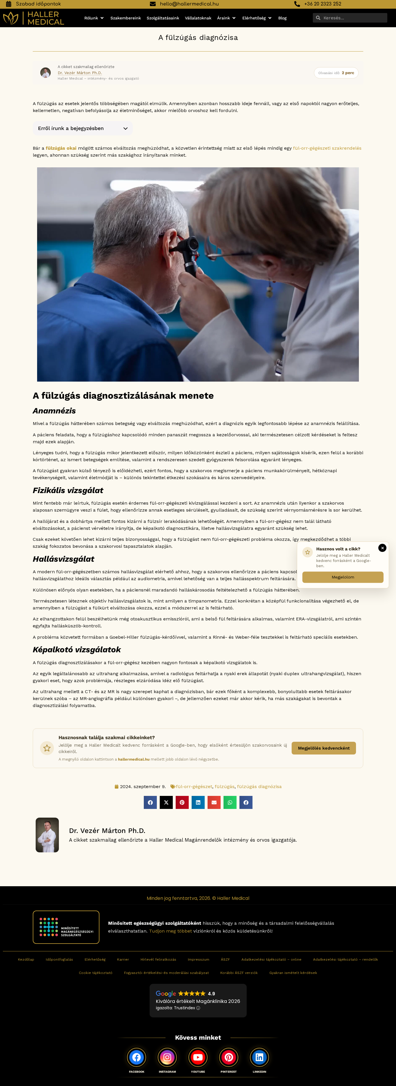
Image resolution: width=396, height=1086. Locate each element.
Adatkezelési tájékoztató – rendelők (345, 959)
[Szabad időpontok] (9, 4)
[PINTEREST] (228, 1057)
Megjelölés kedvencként (324, 748)
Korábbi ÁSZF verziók (239, 973)
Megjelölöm (343, 576)
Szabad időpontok (38, 4)
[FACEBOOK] (136, 1057)
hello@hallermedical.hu (189, 4)
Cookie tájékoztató (95, 973)
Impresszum (198, 959)
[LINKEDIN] (259, 1057)
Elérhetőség (95, 959)
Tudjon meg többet (170, 931)
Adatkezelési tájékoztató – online (271, 959)
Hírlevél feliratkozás (158, 959)
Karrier (123, 959)
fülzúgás (225, 786)
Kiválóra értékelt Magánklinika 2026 (198, 1001)
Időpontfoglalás (59, 959)
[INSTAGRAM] (167, 1057)
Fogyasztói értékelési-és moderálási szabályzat (166, 973)
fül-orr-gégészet (194, 786)
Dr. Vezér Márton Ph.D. (80, 72)
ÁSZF (225, 959)
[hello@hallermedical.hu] (153, 4)
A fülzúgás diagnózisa (198, 37)
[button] (94, 18)
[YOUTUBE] (198, 1057)
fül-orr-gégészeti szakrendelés (327, 148)
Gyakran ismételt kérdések (293, 973)
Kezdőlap (26, 959)
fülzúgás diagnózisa (259, 786)
